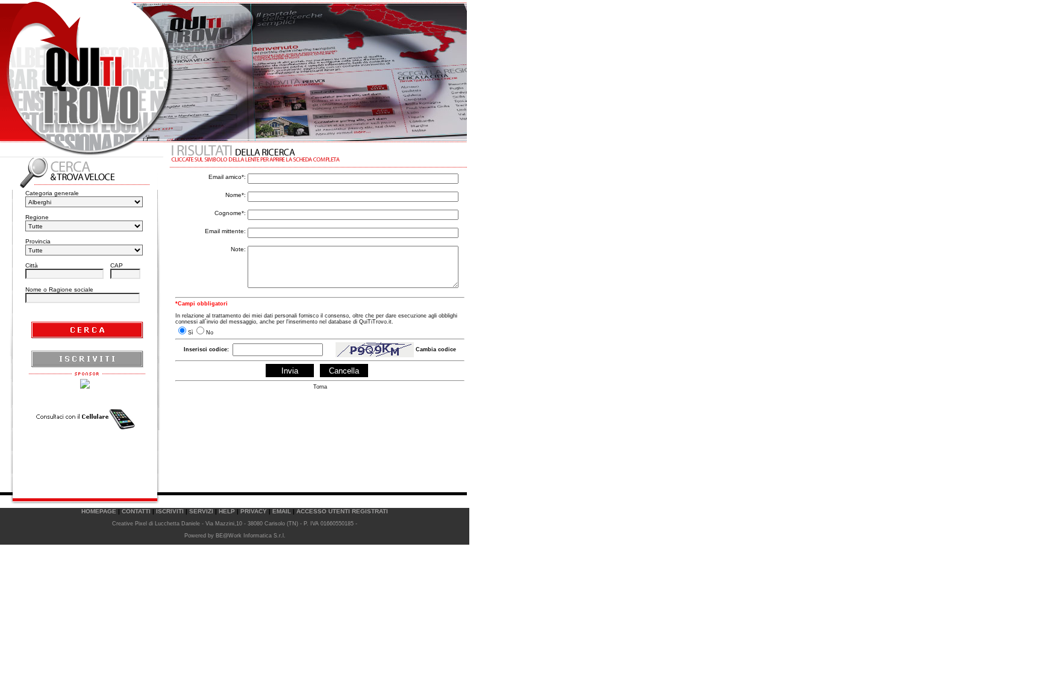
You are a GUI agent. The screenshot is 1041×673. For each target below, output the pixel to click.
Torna (320, 387)
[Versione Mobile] (85, 419)
